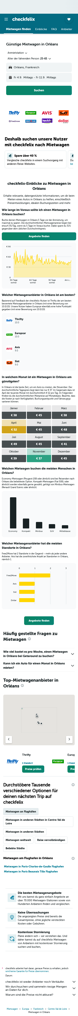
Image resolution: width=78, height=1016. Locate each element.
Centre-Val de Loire (57, 1009)
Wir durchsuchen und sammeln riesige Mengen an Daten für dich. (36, 988)
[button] (6, 19)
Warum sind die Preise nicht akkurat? (29, 994)
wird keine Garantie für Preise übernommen (27, 971)
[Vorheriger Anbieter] (8, 739)
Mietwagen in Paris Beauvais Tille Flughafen (31, 871)
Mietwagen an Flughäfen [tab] (21, 811)
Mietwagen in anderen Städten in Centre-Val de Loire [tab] (35, 821)
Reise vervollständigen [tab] (51, 840)
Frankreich (38, 1009)
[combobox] (17, 53)
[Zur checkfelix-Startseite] (23, 19)
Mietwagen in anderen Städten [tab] (25, 831)
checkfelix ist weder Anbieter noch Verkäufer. (35, 981)
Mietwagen (12, 1009)
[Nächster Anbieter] (69, 739)
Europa (25, 1009)
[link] (39, 236)
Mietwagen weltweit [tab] (18, 840)
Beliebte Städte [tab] (15, 848)
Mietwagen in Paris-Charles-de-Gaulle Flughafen (34, 866)
